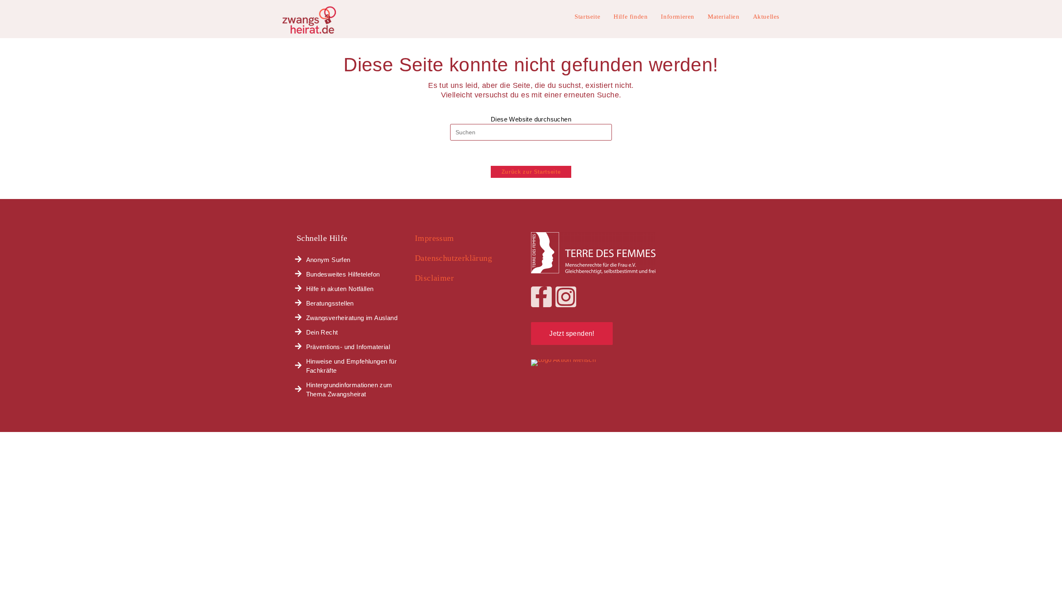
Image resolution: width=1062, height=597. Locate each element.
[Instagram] (565, 296)
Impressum (434, 238)
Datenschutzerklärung (453, 257)
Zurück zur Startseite (531, 172)
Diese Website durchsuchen (531, 119)
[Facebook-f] (541, 296)
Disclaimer (434, 277)
